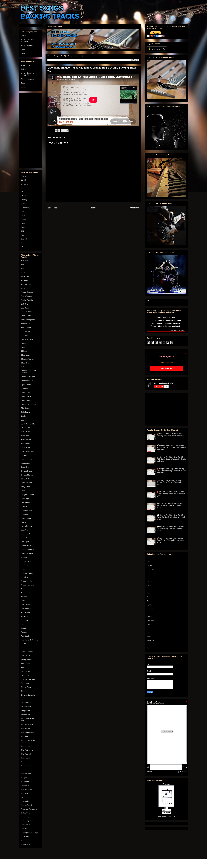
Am (148, 632)
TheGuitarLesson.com (166, 817)
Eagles (23, 420)
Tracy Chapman (27, 766)
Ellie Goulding (26, 432)
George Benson (27, 471)
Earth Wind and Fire (28, 424)
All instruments (26, 65)
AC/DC (23, 269)
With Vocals (25, 247)
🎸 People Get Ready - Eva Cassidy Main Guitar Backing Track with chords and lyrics (171, 471)
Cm (148, 562)
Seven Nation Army (28, 679)
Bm (148, 648)
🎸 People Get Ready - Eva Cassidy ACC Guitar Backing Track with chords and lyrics (171, 447)
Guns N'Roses (26, 483)
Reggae (24, 227)
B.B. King (24, 304)
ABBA (23, 265)
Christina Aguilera (27, 359)
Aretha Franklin (27, 300)
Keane (23, 522)
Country (24, 200)
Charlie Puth (25, 343)
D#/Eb (149, 581)
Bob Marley (25, 331)
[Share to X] (62, 130)
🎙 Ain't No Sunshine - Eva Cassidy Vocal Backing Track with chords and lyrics (170, 505)
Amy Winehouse (27, 296)
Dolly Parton (25, 412)
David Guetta (26, 396)
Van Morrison (26, 774)
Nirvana (24, 597)
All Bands (24, 261)
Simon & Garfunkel (28, 695)
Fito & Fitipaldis (27, 821)
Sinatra (23, 699)
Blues (23, 188)
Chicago (24, 351)
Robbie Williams (27, 652)
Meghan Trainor (27, 573)
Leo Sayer (25, 542)
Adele (23, 272)
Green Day (25, 467)
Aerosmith (25, 276)
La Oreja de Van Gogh (29, 832)
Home (93, 208)
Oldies (23, 231)
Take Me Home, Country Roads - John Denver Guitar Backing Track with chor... (171, 482)
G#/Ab (149, 617)
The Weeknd (26, 754)
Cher (23, 347)
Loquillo (24, 829)
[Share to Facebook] (64, 130)
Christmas (25, 192)
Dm (148, 577)
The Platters (25, 746)
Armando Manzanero (29, 809)
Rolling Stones (26, 659)
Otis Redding (26, 608)
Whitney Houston (27, 789)
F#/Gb (149, 605)
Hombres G (25, 825)
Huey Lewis (25, 487)
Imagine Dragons (27, 495)
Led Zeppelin (26, 534)
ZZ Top (23, 797)
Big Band (24, 184)
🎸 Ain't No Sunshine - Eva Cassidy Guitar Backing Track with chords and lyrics (171, 494)
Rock (23, 223)
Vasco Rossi (25, 781)
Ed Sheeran (25, 428)
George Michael (27, 475)
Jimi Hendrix (25, 502)
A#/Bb (149, 636)
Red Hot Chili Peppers (29, 640)
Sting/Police (25, 711)
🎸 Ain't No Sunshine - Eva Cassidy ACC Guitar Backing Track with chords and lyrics (171, 459)
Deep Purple (26, 400)
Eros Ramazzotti (27, 451)
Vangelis (24, 777)
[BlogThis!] (59, 130)
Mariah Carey (26, 561)
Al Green (24, 280)
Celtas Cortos (26, 813)
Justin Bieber (26, 518)
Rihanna (24, 648)
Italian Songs (26, 207)
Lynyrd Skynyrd (27, 553)
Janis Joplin (25, 498)
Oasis (23, 601)
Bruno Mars (25, 324)
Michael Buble (26, 581)
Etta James (25, 443)
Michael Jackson (27, 585)
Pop (22, 235)
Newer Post (52, 208)
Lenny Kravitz (26, 538)
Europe (24, 455)
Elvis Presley (26, 440)
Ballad (23, 180)
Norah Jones (26, 593)
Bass (23, 49)
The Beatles (25, 728)
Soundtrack (25, 243)
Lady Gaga (25, 530)
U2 (22, 770)
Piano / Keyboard (27, 45)
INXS (23, 491)
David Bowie (25, 392)
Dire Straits (25, 408)
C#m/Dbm (151, 570)
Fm (148, 601)
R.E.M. (23, 644)
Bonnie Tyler (26, 316)
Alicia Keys (25, 288)
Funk (23, 204)
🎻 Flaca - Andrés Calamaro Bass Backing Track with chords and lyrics (170, 435)
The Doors (25, 736)
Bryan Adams (26, 328)
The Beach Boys (27, 724)
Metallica (24, 577)
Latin (23, 215)
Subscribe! (166, 368)
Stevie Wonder (26, 707)
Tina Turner (25, 758)
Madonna (24, 557)
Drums (23, 53)
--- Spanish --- (26, 801)
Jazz (23, 211)
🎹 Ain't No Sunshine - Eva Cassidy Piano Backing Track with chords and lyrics (171, 517)
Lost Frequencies (27, 550)
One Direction (26, 604)
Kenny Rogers (26, 526)
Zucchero (24, 793)
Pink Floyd (25, 620)
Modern (24, 219)
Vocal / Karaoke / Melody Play (27, 40)
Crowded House (27, 381)
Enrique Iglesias (27, 817)
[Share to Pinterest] (67, 130)
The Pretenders (27, 750)
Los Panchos (26, 836)
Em (148, 593)
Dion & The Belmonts (29, 404)
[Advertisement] (30, 130)
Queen (23, 628)
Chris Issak (25, 355)
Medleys (24, 569)
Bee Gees (25, 308)
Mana (23, 840)
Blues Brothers (26, 312)
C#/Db (149, 566)
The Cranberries (27, 732)
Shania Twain (26, 687)
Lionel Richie (26, 546)
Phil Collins (25, 616)
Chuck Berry (25, 363)
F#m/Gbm (151, 609)
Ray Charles (25, 636)
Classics (24, 196)
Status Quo (25, 703)
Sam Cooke (25, 671)
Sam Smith (25, 675)
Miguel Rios (25, 844)
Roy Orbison (26, 663)
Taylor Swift (25, 715)
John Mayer (25, 514)
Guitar (23, 35)
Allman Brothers (27, 292)
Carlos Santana (27, 339)
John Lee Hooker (27, 510)
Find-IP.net (181, 330)
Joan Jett (24, 506)
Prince (23, 624)
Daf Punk (24, 388)
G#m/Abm (151, 621)
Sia (22, 691)
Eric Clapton (25, 447)
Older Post (134, 208)
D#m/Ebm (150, 585)
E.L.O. (23, 416)
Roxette (24, 667)
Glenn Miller (25, 479)
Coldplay (24, 367)
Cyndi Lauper (26, 385)
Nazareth (24, 589)
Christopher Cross (28, 377)
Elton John (25, 436)
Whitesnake (25, 785)
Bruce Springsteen (28, 320)
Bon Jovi (24, 335)
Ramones (24, 632)
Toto (22, 762)
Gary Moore (25, 463)
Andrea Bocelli (26, 805)
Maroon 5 (24, 565)
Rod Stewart (25, 656)
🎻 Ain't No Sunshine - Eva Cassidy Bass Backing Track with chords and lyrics (170, 540)
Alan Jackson (26, 284)
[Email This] (56, 130)
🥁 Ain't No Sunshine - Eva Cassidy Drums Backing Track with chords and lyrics (171, 529)
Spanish (24, 239)
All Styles (24, 176)
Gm (148, 625)
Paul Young (25, 612)
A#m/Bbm (150, 640)
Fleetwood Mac (27, 459)
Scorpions (25, 683)
